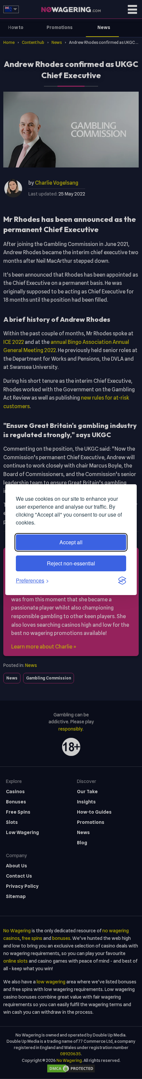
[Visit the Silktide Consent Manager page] (122, 580)
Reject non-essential (71, 563)
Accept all (71, 542)
